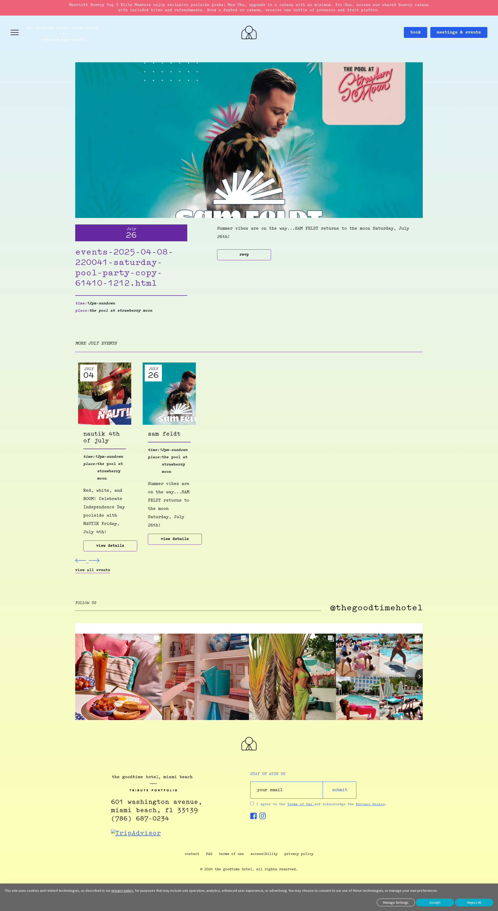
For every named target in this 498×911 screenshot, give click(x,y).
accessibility (264, 854)
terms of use (231, 854)
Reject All (474, 902)
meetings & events (459, 32)
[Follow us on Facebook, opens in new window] (253, 817)
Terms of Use (300, 804)
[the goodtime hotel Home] (249, 749)
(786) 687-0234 (140, 818)
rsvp (244, 254)
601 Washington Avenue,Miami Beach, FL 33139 (156, 806)
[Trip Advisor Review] (136, 833)
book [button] (415, 32)
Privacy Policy (370, 804)
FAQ (209, 854)
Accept (435, 902)
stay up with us (267, 774)
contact (192, 854)
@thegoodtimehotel (376, 608)
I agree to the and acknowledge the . (321, 804)
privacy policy (298, 854)
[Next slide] (94, 562)
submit (339, 790)
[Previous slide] (82, 562)
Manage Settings (396, 902)
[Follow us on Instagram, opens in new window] (262, 817)
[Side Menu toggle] (15, 32)
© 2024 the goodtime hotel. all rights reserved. (249, 869)
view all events (92, 570)
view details (110, 545)
